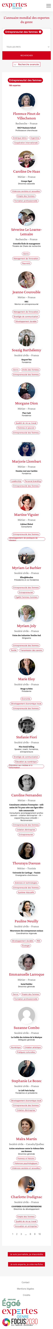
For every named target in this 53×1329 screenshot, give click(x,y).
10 (39, 1234)
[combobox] (26, 35)
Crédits (26, 1295)
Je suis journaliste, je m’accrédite (26, 1254)
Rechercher (26, 55)
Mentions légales (25, 1288)
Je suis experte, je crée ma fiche (26, 1264)
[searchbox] (26, 38)
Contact (25, 1282)
